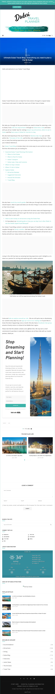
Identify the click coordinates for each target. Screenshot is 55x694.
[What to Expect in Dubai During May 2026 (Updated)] (6, 624)
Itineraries (28, 659)
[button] (22, 7)
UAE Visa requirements (19, 127)
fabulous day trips (36, 136)
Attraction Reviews (13, 172)
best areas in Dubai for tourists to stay (23, 132)
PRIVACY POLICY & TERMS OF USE (27, 686)
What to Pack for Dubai (15, 157)
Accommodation (28, 644)
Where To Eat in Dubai (12, 167)
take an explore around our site (18, 318)
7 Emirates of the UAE (15, 138)
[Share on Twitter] (26, 428)
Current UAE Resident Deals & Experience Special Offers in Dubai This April (29, 613)
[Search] (52, 35)
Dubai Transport (13, 159)
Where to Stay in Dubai (12, 165)
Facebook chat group (45, 323)
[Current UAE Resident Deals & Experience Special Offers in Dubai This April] (6, 616)
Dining (28, 651)
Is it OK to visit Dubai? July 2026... (14, 455)
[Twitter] (44, 35)
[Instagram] (46, 35)
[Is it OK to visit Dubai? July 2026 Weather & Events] (14, 445)
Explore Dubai (9, 170)
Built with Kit (15, 412)
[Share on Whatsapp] (29, 428)
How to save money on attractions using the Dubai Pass (22, 218)
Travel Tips (28, 669)
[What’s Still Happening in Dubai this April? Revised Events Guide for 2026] (6, 633)
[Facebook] (20, 678)
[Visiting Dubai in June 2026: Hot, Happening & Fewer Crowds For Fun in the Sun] (40, 445)
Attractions (28, 648)
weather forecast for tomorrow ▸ (27, 576)
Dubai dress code (38, 127)
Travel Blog (11, 180)
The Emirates (28, 666)
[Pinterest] (48, 35)
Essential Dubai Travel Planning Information (19, 152)
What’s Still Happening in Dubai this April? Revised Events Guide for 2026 (28, 630)
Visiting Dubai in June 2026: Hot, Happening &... (40, 455)
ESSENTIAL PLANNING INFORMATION (32, 684)
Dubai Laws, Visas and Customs (17, 162)
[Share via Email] (31, 428)
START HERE (15, 684)
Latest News (28, 662)
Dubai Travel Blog (10, 146)
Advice (4, 423)
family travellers (20, 229)
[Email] (49, 35)
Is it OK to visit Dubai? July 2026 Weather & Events (23, 596)
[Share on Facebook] (25, 428)
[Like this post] (23, 428)
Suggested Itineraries (14, 175)
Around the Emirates (14, 177)
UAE (9, 423)
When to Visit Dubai (14, 154)
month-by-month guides (18, 202)
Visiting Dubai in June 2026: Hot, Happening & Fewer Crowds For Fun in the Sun (30, 605)
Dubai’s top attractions (34, 130)
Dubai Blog (28, 655)
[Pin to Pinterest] (28, 428)
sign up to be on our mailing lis (31, 320)
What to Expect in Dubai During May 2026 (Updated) (24, 622)
